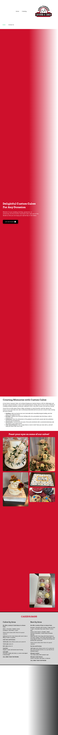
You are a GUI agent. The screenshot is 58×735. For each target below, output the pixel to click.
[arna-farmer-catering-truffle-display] (42, 520)
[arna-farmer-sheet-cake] (42, 479)
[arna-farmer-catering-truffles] (42, 591)
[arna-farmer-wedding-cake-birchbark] (15, 489)
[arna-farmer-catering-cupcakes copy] (15, 524)
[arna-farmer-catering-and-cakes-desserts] (42, 555)
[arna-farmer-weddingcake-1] (42, 454)
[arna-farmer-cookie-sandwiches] (42, 495)
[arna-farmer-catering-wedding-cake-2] (15, 454)
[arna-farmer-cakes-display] (15, 560)
